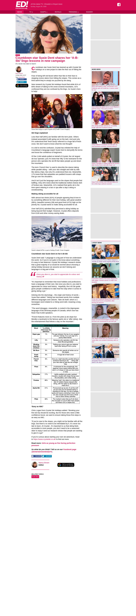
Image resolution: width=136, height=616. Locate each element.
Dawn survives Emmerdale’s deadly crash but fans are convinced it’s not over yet (105, 320)
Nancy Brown (19, 73)
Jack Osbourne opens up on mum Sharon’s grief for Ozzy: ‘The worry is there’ (105, 107)
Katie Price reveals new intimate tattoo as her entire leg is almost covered (105, 183)
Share (22, 79)
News (19, 12)
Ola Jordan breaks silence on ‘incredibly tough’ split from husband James (104, 126)
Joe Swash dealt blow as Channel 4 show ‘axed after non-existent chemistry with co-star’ (105, 340)
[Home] (22, 5)
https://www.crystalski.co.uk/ (44, 439)
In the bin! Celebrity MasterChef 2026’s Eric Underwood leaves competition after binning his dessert (105, 300)
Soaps (43, 12)
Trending (74, 12)
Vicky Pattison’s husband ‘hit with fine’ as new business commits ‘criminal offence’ (104, 145)
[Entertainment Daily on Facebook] (118, 4)
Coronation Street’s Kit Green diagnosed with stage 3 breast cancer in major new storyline (104, 280)
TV (31, 12)
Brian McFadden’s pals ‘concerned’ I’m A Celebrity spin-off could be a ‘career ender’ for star (105, 88)
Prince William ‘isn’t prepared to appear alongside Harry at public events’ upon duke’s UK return (104, 360)
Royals (58, 12)
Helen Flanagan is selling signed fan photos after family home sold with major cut (105, 164)
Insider (89, 12)
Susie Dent (22, 77)
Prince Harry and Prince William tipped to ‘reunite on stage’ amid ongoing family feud (105, 260)
